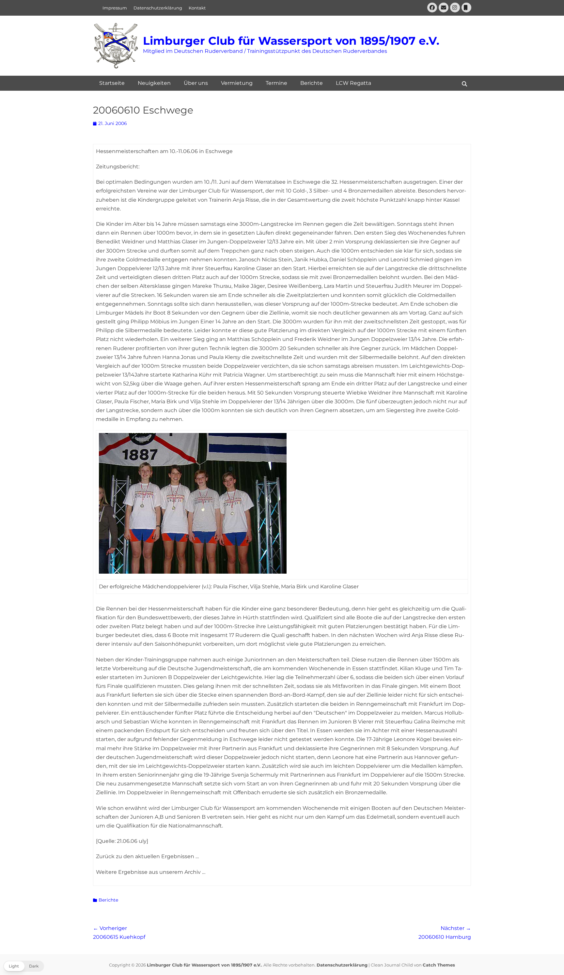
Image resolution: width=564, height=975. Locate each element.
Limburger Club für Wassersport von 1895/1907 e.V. (291, 41)
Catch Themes (439, 964)
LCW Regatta (353, 83)
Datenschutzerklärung (157, 7)
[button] (23, 966)
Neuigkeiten (154, 83)
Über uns (196, 83)
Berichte (311, 83)
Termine (276, 83)
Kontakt (197, 7)
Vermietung (237, 83)
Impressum (114, 7)
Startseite (112, 83)
